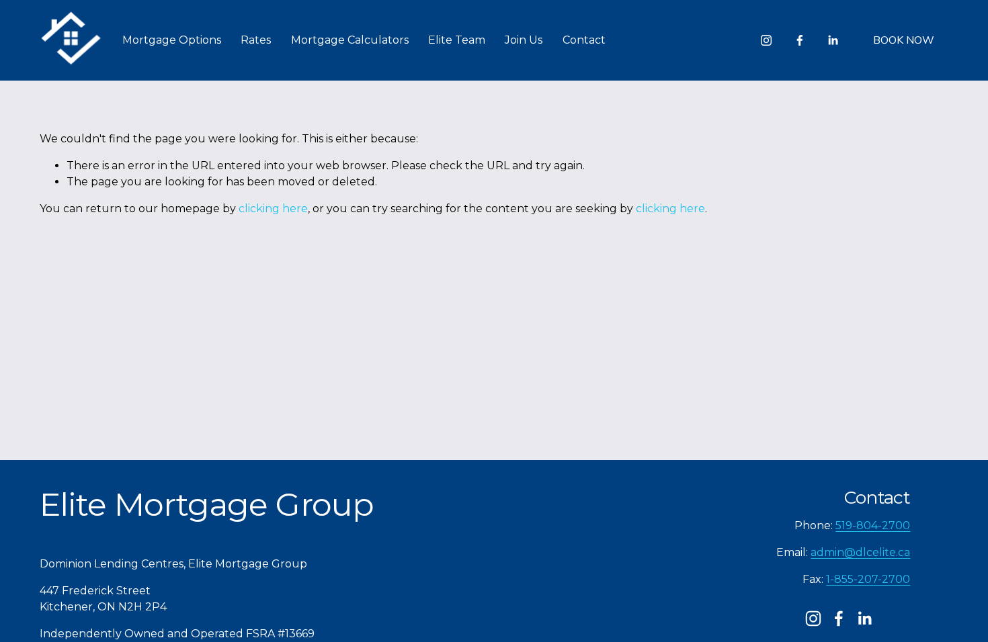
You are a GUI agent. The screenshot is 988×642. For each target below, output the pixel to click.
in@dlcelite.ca (872, 552)
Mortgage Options (171, 40)
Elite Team (456, 40)
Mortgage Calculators (350, 40)
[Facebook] (800, 40)
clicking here (273, 208)
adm (823, 552)
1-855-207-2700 (868, 579)
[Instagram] (766, 40)
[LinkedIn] (832, 40)
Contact (584, 40)
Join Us (523, 40)
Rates (256, 40)
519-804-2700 (872, 525)
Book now (903, 40)
